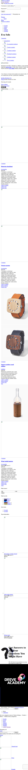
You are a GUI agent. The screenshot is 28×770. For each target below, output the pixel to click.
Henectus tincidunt (7, 166)
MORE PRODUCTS (6, 78)
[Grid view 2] (2, 87)
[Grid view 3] (4, 87)
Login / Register (7, 727)
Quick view (4, 188)
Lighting (3, 369)
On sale (6, 510)
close (2, 485)
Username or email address (8, 6)
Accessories (4, 169)
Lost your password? (6, 14)
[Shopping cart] (1, 23)
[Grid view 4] (5, 87)
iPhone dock (7, 635)
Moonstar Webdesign (19, 707)
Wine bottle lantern (8, 594)
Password (4, 8)
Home (2, 79)
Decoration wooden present (10, 553)
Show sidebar (4, 84)
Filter (3, 493)
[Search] (1, 15)
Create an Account (8, 3)
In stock (6, 511)
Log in (3, 11)
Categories (3, 38)
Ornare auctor (5, 265)
